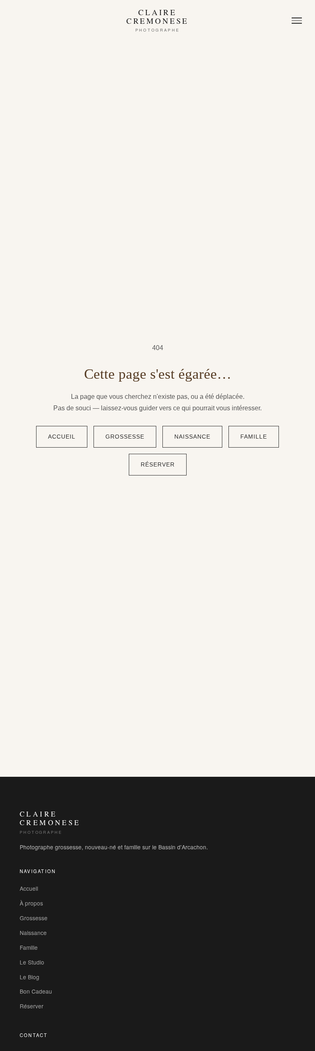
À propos (31, 903)
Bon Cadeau (36, 991)
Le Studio (32, 962)
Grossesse (124, 437)
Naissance (192, 437)
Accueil (61, 437)
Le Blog (29, 977)
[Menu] (297, 21)
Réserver (158, 465)
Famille (253, 437)
